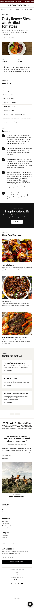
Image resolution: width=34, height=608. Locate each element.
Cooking (3, 9)
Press (3, 540)
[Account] (29, 5)
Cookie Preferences (17, 579)
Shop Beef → (17, 222)
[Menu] (2, 5)
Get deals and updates (17, 562)
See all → (30, 236)
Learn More (5, 458)
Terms (17, 572)
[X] (18, 583)
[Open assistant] (30, 604)
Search (31, 9)
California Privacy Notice (17, 577)
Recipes (12, 9)
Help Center (5, 521)
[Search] (5, 5)
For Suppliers (5, 535)
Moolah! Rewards (6, 526)
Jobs (3, 542)
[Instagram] (15, 583)
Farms (3, 514)
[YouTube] (22, 583)
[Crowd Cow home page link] (17, 5)
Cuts (22, 9)
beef (7, 14)
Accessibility (5, 528)
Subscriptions (5, 523)
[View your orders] (32, 5)
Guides (17, 9)
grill (17, 414)
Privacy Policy (17, 575)
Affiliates (4, 537)
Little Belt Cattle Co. (17, 496)
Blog (3, 507)
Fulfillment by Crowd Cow (9, 544)
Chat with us (17, 598)
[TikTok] (12, 583)
